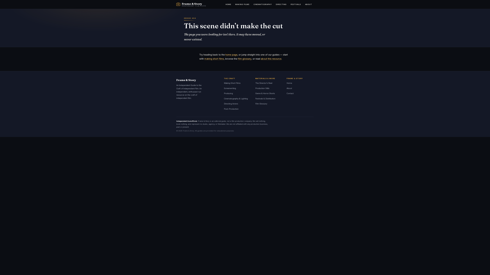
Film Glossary (261, 104)
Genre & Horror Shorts (265, 93)
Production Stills (262, 88)
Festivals (296, 4)
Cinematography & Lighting (236, 99)
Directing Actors (231, 104)
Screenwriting (230, 88)
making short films (214, 58)
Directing (281, 4)
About (308, 4)
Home (228, 4)
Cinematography (263, 4)
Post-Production (231, 109)
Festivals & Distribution (265, 99)
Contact (290, 93)
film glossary (244, 58)
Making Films (242, 4)
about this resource (271, 58)
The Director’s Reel (263, 83)
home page (231, 54)
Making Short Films (232, 83)
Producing (228, 93)
